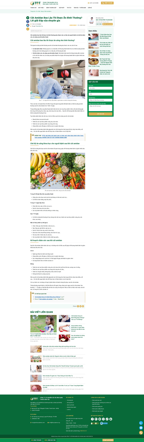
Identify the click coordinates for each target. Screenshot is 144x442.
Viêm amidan (47, 11)
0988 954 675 (83, 430)
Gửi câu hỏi (100, 114)
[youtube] (99, 419)
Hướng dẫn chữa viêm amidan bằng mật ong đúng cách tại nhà (59, 346)
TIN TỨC (69, 7)
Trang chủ (33, 7)
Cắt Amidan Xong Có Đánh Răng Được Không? (48, 297)
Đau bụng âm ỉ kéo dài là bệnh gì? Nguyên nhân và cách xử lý (106, 72)
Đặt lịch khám (108, 24)
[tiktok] (107, 419)
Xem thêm (98, 24)
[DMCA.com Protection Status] (94, 423)
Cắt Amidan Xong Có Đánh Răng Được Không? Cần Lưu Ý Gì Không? (77, 317)
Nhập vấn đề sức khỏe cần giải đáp (97, 103)
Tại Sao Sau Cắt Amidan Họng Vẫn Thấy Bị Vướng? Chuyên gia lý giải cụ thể (63, 366)
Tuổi (90, 91)
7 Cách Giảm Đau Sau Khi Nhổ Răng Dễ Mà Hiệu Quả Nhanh (106, 36)
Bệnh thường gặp (51, 7)
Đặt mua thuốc (70, 405)
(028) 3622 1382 (49, 440)
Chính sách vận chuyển (97, 411)
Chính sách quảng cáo (97, 406)
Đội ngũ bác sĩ (70, 402)
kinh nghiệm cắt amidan (46, 299)
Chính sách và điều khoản (98, 408)
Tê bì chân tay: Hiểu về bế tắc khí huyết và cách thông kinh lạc (106, 44)
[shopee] (110, 419)
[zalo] (96, 419)
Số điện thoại (92, 97)
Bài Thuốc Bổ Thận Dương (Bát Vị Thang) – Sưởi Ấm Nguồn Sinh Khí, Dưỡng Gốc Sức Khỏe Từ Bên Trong (100, 62)
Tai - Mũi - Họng (39, 11)
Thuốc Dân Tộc (39, 26)
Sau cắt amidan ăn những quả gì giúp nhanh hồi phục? (78, 337)
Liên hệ (90, 7)
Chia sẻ (27, 21)
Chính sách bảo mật (96, 400)
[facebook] (92, 419)
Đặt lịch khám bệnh (71, 407)
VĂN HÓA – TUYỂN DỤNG (80, 7)
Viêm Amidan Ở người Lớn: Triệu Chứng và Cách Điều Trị (58, 375)
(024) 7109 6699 (36, 440)
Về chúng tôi (70, 400)
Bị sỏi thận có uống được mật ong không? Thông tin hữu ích (106, 52)
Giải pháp (61, 7)
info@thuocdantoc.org (54, 422)
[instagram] (103, 419)
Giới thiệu (41, 7)
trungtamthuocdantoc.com (38, 422)
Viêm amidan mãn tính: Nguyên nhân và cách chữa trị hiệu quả (59, 356)
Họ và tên (91, 85)
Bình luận (28, 24)
